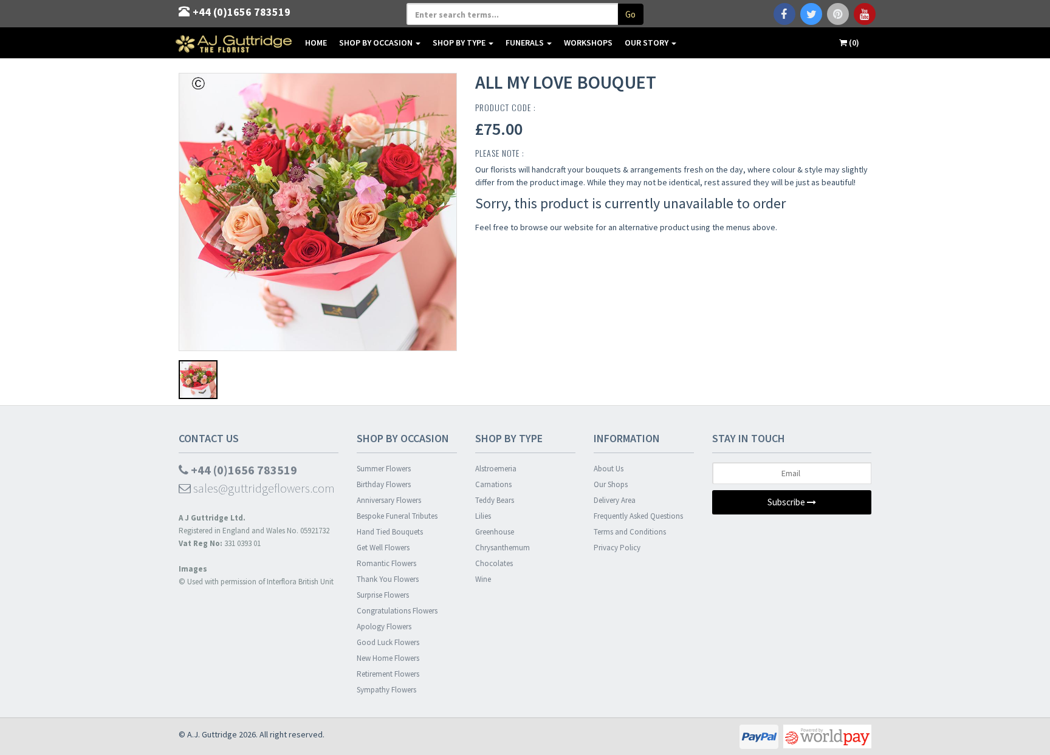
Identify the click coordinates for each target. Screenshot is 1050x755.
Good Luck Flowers (388, 642)
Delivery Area (615, 500)
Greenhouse (494, 532)
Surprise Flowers (383, 595)
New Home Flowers (388, 658)
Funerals (526, 42)
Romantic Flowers (386, 563)
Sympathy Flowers (386, 690)
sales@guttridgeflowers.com (263, 488)
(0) (853, 42)
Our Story (647, 42)
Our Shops (611, 484)
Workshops (588, 42)
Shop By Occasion (376, 42)
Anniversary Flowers (389, 500)
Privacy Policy (617, 547)
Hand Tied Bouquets (390, 532)
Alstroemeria (495, 468)
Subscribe (787, 502)
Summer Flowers (384, 468)
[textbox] (512, 14)
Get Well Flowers (383, 547)
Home (316, 42)
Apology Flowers (384, 626)
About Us (608, 468)
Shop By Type (460, 42)
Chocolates (494, 563)
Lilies (483, 516)
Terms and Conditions (630, 532)
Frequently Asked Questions (638, 516)
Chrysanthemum (502, 547)
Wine (483, 579)
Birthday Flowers (384, 484)
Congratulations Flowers (397, 611)
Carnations (493, 484)
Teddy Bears (494, 500)
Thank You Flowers (388, 579)
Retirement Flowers (388, 674)
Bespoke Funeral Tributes (397, 516)
